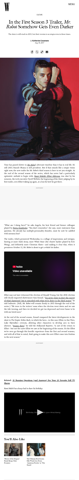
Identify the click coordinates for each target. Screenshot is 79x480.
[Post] (37, 52)
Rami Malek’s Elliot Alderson (47, 176)
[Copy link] (42, 52)
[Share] (32, 52)
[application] (39, 412)
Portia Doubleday (20, 228)
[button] (39, 412)
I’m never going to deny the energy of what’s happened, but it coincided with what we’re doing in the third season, (39, 299)
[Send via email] (47, 52)
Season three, (18, 326)
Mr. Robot (31, 165)
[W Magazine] (7, 6)
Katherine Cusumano (40, 40)
